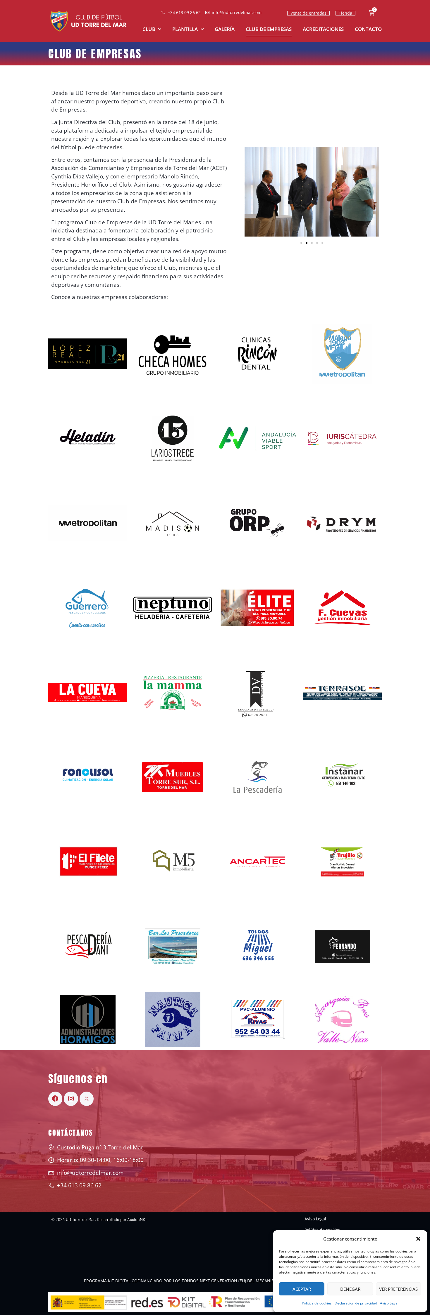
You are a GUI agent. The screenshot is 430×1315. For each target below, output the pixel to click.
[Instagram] (71, 1099)
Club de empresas (269, 29)
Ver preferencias (398, 1289)
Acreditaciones (323, 29)
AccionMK (136, 1219)
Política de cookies (317, 1303)
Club (148, 29)
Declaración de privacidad (356, 1303)
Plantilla (185, 29)
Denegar (350, 1289)
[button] (418, 1239)
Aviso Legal (389, 1303)
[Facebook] (55, 1099)
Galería (225, 29)
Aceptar (302, 1289)
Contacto (368, 29)
